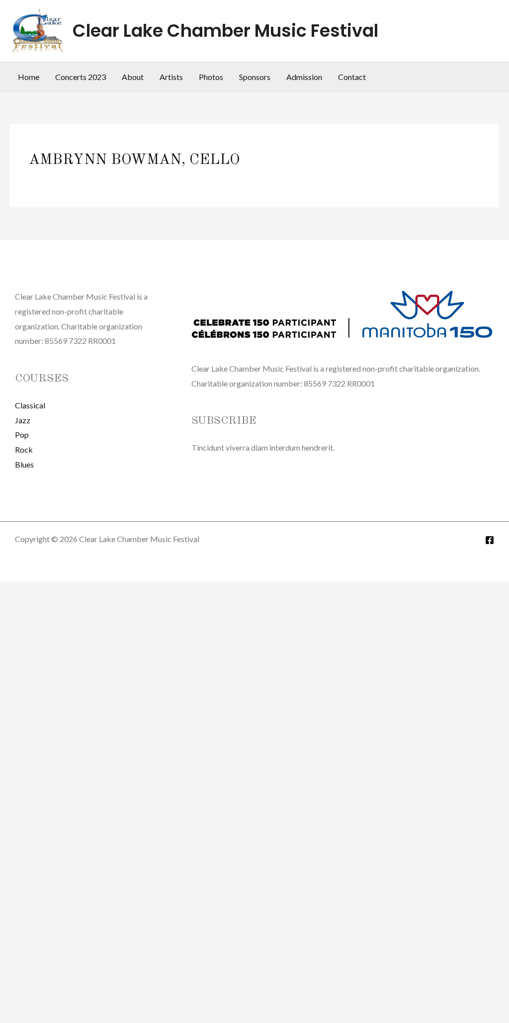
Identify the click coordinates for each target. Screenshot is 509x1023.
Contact (352, 76)
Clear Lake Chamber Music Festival (225, 30)
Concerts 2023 (80, 76)
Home (28, 76)
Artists (171, 76)
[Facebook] (489, 540)
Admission (304, 76)
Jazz (22, 420)
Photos (211, 76)
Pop (22, 434)
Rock (24, 449)
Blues (24, 464)
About (133, 76)
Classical (30, 405)
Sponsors (254, 76)
